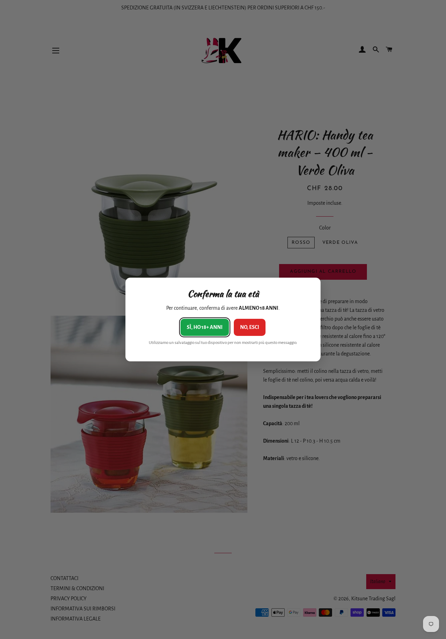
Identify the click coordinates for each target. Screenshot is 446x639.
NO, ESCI (249, 327)
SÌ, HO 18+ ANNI (205, 327)
